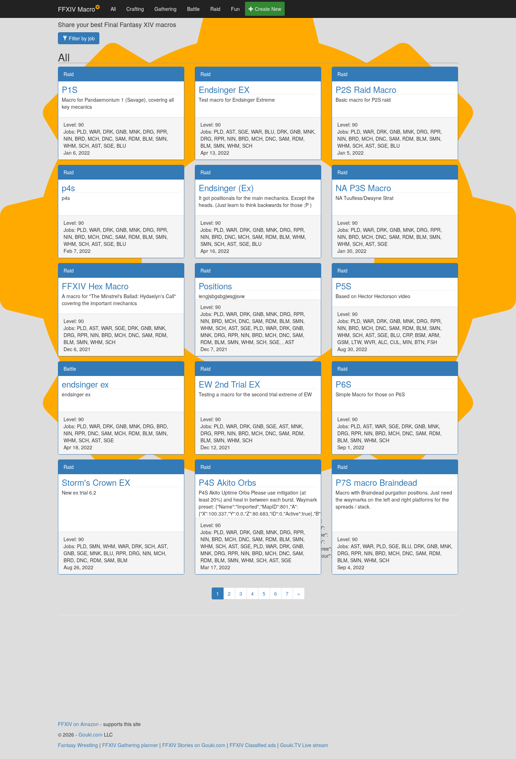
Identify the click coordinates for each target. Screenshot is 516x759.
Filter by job (81, 38)
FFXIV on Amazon (78, 723)
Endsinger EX (224, 89)
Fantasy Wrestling (78, 744)
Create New (267, 8)
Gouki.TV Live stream (304, 744)
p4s (68, 187)
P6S (343, 384)
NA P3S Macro (363, 187)
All (113, 8)
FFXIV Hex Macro (95, 286)
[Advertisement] (258, 671)
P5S (343, 286)
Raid (215, 8)
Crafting (135, 8)
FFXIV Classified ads (253, 744)
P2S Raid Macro (366, 89)
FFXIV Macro (76, 8)
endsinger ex (85, 384)
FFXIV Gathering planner (130, 744)
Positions (215, 286)
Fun (235, 8)
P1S (70, 89)
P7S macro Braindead (376, 482)
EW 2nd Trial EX (229, 384)
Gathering (165, 8)
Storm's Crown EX (96, 482)
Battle (193, 8)
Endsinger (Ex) (226, 187)
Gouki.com (90, 734)
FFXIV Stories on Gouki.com (193, 744)
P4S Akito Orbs (227, 482)
